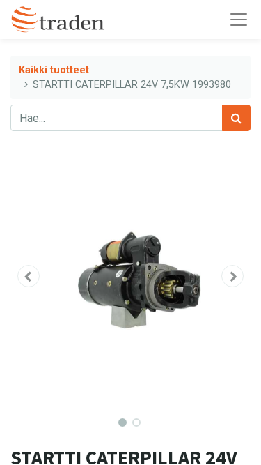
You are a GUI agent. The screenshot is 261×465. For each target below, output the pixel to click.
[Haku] (236, 118)
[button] (28, 276)
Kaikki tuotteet (54, 70)
